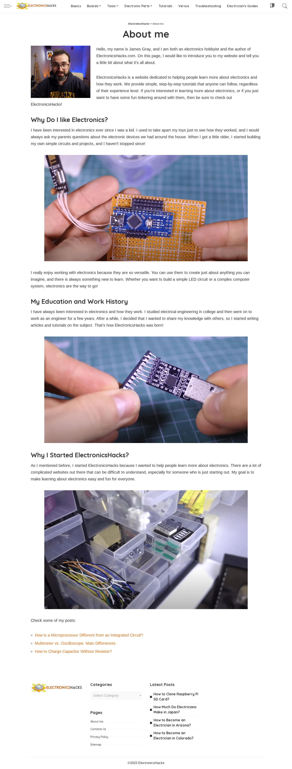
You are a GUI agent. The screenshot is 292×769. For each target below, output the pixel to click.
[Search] (285, 6)
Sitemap (95, 744)
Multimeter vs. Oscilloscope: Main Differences (75, 643)
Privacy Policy (99, 737)
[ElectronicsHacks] (36, 6)
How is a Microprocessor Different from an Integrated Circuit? (89, 635)
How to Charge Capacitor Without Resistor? (73, 651)
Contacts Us (98, 729)
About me (96, 721)
